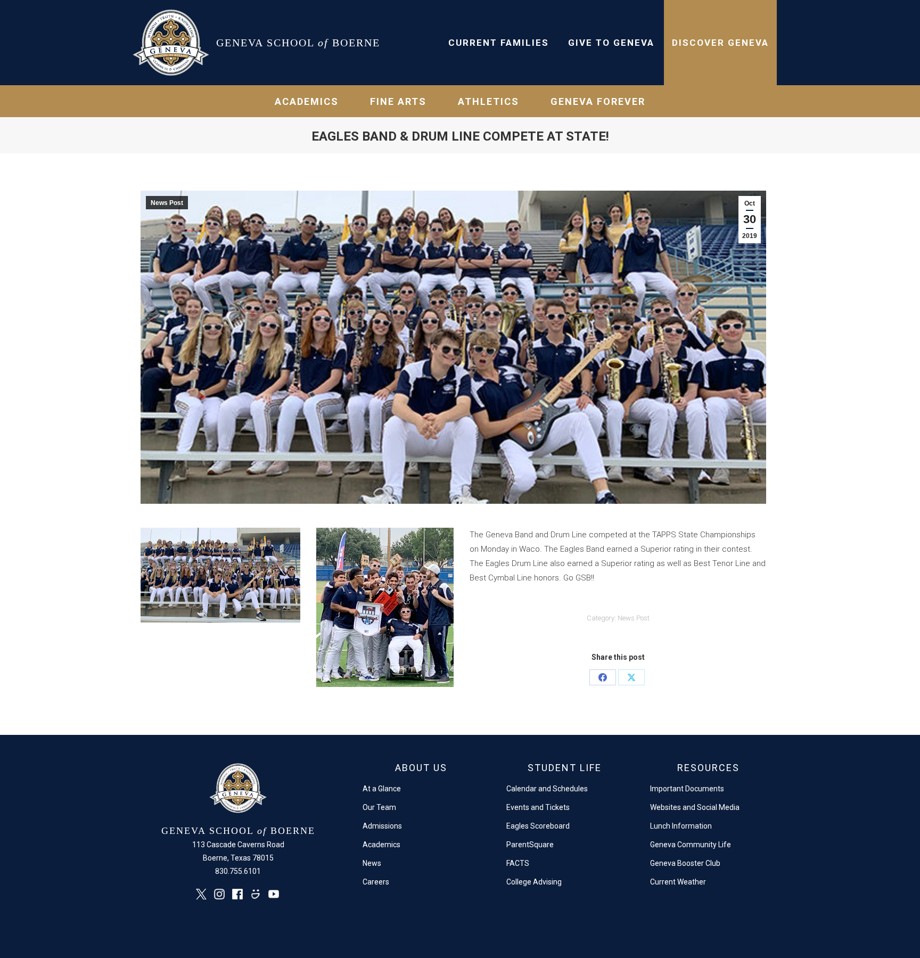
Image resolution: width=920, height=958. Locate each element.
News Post (167, 203)
